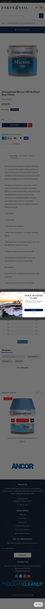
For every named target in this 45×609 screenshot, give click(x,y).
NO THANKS (33, 313)
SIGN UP (34, 310)
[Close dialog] (43, 293)
